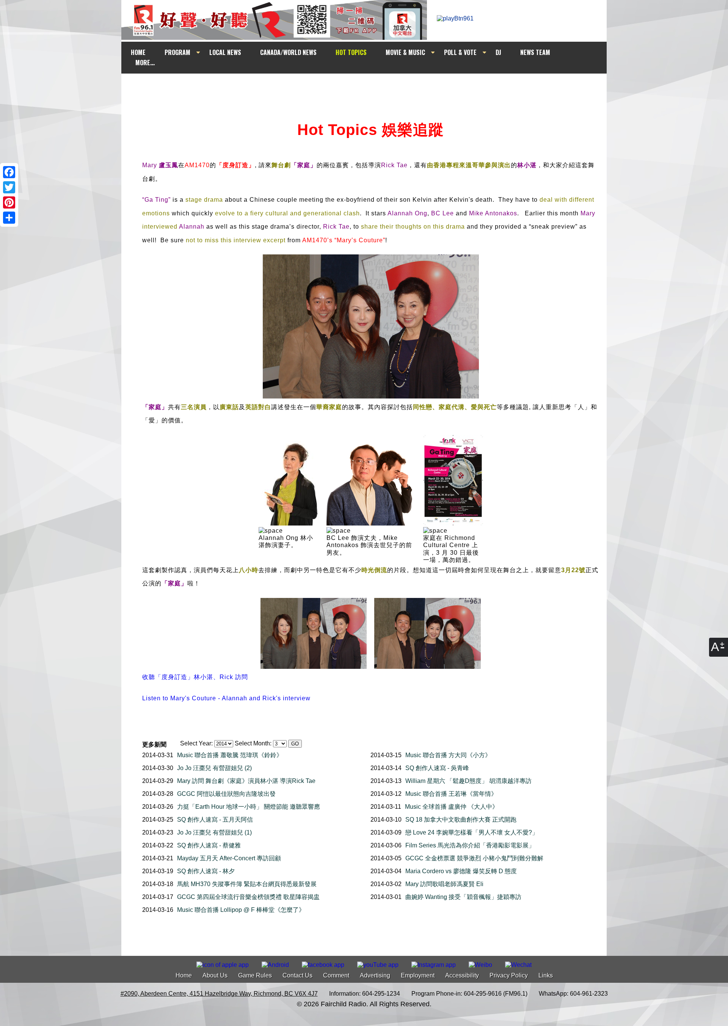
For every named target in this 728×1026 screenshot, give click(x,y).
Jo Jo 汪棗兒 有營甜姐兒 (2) (214, 768)
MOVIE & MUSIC (405, 52)
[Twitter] (9, 187)
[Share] (9, 217)
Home (184, 975)
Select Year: (196, 743)
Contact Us (297, 975)
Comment (336, 975)
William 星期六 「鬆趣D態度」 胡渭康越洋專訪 (468, 781)
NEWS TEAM (535, 52)
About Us (215, 975)
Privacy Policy (509, 975)
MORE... (145, 62)
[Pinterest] (9, 202)
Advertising (375, 975)
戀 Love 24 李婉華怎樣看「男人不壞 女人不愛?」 (471, 832)
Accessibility (462, 975)
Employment (418, 975)
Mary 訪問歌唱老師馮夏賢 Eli (444, 884)
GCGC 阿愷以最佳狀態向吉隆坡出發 (226, 794)
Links (545, 975)
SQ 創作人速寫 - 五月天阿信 (215, 819)
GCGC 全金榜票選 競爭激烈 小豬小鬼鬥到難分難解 (474, 858)
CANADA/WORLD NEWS (288, 52)
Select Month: (253, 743)
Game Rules (255, 975)
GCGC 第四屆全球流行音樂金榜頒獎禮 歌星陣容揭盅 (248, 897)
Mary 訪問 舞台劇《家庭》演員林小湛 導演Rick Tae (246, 781)
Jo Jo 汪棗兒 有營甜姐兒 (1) (214, 832)
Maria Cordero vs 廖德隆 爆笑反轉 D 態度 (461, 871)
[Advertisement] (371, 88)
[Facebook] (9, 172)
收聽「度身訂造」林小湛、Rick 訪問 (195, 677)
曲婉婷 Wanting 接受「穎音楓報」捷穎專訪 (463, 897)
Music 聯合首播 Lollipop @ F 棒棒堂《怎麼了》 (241, 910)
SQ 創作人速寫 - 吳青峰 (437, 768)
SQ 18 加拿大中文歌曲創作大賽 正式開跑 (460, 819)
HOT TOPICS (351, 52)
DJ (498, 52)
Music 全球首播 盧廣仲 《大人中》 (451, 806)
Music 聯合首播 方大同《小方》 (448, 755)
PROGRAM (177, 52)
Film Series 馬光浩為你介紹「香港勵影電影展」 (470, 845)
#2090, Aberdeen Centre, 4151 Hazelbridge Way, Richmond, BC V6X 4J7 (219, 993)
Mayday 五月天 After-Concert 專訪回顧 (229, 858)
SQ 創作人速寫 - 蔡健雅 (209, 845)
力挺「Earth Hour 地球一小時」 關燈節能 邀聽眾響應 (248, 806)
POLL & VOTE (460, 52)
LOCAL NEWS (225, 52)
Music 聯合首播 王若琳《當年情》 (451, 794)
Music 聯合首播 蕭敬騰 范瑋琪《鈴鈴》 (229, 755)
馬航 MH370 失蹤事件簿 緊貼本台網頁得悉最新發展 (247, 884)
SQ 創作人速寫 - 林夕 (206, 871)
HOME (138, 52)
